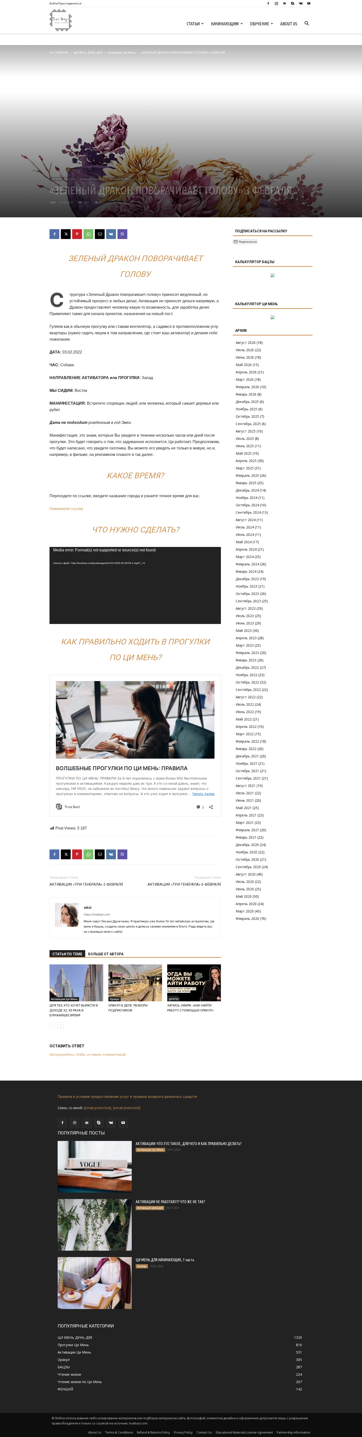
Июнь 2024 (245, 534)
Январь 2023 (246, 660)
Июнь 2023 (245, 623)
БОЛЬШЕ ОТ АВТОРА (105, 954)
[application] (135, 585)
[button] (307, 24)
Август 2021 (246, 785)
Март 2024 (245, 556)
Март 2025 (245, 468)
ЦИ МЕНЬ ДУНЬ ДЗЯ (88, 52)
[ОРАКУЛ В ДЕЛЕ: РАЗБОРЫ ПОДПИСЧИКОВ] (135, 982)
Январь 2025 (246, 482)
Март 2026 (245, 379)
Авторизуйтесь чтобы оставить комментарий (87, 1054)
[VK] (111, 234)
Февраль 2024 (247, 564)
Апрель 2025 (246, 460)
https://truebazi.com (97, 914)
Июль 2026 (245, 350)
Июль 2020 (245, 881)
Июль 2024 (245, 527)
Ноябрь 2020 (246, 852)
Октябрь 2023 (247, 593)
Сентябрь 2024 (248, 512)
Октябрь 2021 (247, 770)
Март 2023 (245, 645)
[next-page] (60, 1025)
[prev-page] (52, 1025)
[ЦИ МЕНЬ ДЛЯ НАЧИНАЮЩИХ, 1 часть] (95, 1283)
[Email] (100, 234)
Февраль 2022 (247, 741)
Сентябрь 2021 (248, 778)
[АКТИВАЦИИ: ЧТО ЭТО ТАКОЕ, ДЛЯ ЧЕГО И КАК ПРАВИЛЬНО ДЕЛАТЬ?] (95, 1167)
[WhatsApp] (88, 234)
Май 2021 (244, 807)
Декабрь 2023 (247, 578)
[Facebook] (268, 3)
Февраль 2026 (247, 386)
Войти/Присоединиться (65, 3)
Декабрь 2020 (247, 844)
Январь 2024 (246, 571)
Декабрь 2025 (247, 401)
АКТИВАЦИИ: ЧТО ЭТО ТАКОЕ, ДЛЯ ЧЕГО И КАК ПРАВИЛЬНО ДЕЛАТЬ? (189, 1143)
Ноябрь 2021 (246, 763)
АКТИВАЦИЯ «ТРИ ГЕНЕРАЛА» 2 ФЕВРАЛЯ (86, 884)
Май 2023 (244, 630)
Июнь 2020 (245, 889)
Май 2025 (244, 453)
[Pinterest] (77, 234)
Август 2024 (246, 519)
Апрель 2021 (246, 815)
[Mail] (284, 3)
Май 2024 (244, 542)
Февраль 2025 (247, 475)
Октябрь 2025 (247, 416)
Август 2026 (246, 342)
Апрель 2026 (246, 372)
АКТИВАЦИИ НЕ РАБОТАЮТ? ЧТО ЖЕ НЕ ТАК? (170, 1201)
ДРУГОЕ (174, 999)
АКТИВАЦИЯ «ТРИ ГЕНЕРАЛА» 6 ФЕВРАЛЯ (184, 884)
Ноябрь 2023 (246, 586)
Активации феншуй (150, 1208)
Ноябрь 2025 (246, 409)
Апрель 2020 (246, 903)
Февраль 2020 (247, 918)
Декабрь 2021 (247, 756)
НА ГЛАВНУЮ (59, 52)
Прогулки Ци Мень (120, 179)
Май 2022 (244, 719)
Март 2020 (245, 911)
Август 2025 (246, 431)
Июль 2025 (245, 438)
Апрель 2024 (246, 549)
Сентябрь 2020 (248, 866)
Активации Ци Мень (121, 52)
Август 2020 (246, 874)
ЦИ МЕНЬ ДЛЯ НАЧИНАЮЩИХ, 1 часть (165, 1260)
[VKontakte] (300, 3)
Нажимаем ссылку (66, 509)
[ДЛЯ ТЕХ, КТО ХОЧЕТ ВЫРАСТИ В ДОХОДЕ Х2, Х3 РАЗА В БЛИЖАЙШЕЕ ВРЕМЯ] (76, 982)
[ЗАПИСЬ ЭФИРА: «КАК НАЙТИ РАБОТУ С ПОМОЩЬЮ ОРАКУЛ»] (194, 982)
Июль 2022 (245, 704)
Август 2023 (246, 608)
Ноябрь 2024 (246, 497)
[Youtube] (309, 3)
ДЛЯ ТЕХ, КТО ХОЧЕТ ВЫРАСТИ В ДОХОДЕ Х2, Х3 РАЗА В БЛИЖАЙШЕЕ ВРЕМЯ (73, 1010)
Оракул (114, 999)
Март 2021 (245, 822)
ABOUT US (288, 23)
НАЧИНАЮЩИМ (225, 23)
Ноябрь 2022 (246, 674)
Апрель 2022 (246, 726)
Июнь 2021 (245, 800)
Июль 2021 (245, 793)
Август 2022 (246, 697)
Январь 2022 (246, 748)
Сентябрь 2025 (248, 423)
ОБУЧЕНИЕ (259, 23)
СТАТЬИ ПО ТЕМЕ (67, 954)
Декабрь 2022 (247, 667)
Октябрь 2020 (247, 859)
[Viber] (122, 234)
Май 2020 (244, 896)
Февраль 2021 (247, 830)
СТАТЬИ (193, 23)
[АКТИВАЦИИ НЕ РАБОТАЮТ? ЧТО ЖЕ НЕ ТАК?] (95, 1225)
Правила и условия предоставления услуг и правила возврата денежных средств (127, 1096)
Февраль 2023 (247, 652)
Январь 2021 (246, 837)
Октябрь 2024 (247, 505)
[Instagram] (276, 3)
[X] (66, 234)
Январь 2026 (246, 394)
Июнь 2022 (245, 711)
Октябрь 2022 (247, 682)
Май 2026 (244, 364)
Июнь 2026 (245, 357)
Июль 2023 (245, 615)
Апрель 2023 (246, 638)
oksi (53, 202)
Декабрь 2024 (247, 490)
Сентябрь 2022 (248, 689)
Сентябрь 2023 (248, 601)
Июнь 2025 (245, 446)
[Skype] (292, 3)
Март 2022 (245, 734)
